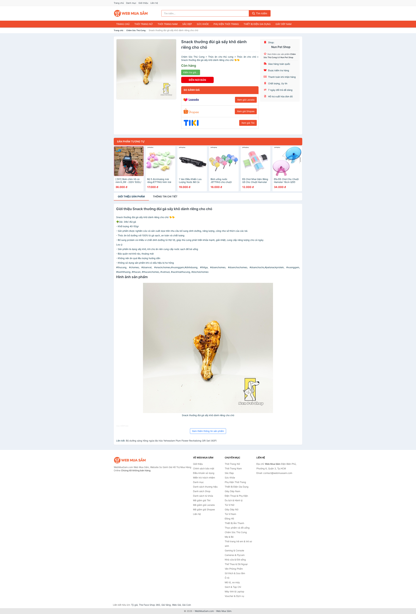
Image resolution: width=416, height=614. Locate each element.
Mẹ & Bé (229, 536)
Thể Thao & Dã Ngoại (236, 564)
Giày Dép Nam (283, 24)
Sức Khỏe (203, 24)
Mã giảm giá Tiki (201, 500)
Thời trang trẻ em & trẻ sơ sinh (238, 543)
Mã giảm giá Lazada (204, 505)
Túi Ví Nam (230, 514)
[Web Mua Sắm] (130, 460)
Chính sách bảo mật (203, 468)
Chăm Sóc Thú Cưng (136, 30)
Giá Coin (186, 604)
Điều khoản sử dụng (203, 473)
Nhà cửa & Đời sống (235, 559)
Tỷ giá (134, 604)
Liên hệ (154, 3)
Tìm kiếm (261, 13)
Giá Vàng (166, 604)
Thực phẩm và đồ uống (237, 527)
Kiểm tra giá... (190, 72)
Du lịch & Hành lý (234, 500)
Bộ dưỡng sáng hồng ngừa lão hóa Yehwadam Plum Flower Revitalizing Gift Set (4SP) (171, 440)
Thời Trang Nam (167, 24)
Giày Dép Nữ (231, 509)
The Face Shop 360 (149, 604)
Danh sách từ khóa (203, 495)
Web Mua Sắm (223, 611)
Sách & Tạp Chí (233, 587)
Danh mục (131, 3)
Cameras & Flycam (235, 555)
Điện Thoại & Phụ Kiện (236, 495)
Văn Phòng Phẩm (234, 568)
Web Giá (176, 604)
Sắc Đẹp (187, 24)
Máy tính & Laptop (234, 591)
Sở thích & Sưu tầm (235, 573)
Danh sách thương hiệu (205, 486)
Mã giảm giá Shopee (204, 509)
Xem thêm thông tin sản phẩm (208, 431)
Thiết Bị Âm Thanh (234, 523)
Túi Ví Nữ (229, 505)
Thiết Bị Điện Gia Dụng (257, 24)
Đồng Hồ (229, 518)
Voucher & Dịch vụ (234, 596)
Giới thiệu (143, 3)
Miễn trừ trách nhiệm (204, 477)
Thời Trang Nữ (143, 24)
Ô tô (227, 577)
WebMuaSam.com (204, 611)
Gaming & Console (234, 550)
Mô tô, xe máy (232, 582)
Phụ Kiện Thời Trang (226, 24)
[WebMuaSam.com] (131, 13)
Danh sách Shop (201, 491)
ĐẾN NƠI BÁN (197, 80)
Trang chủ (119, 3)
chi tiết (165, 196)
